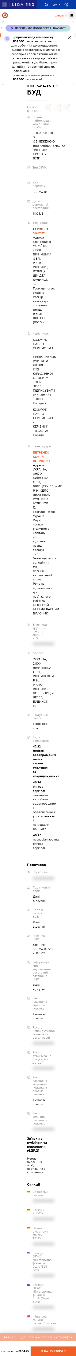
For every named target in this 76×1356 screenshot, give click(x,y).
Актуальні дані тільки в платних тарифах (38, 1337)
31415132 (39, 233)
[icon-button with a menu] (72, 15)
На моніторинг (54, 1351)
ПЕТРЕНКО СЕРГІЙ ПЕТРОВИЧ (41, 457)
